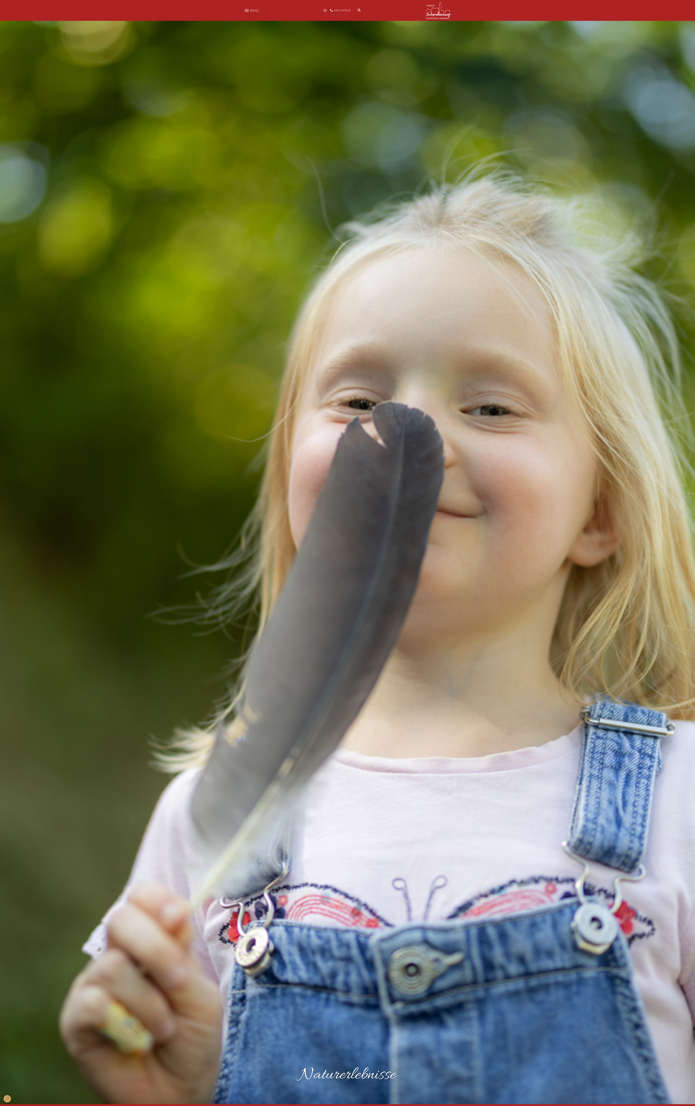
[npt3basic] (438, 10)
